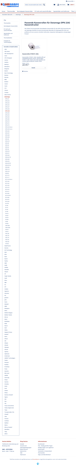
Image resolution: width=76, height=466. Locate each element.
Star (6, 401)
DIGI (6, 252)
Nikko (6, 330)
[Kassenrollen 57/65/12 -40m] (34, 46)
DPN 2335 (7, 131)
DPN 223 (7, 99)
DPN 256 (7, 149)
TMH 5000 (7, 225)
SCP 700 (7, 203)
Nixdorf (6, 334)
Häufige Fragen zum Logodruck (46, 447)
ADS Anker (7, 51)
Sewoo (6, 390)
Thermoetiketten (8, 38)
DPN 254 (7, 147)
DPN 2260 (7, 119)
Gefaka (6, 267)
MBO (6, 306)
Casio (6, 86)
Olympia (7, 347)
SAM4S (6, 375)
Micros (6, 317)
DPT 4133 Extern (8, 179)
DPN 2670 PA (8, 163)
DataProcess (8, 245)
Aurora (6, 60)
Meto (6, 310)
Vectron (6, 418)
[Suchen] (44, 4)
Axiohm (6, 62)
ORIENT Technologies (10, 358)
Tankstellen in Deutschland (45, 451)
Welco (6, 425)
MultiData (7, 321)
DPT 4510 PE (8, 195)
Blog (5, 20)
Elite (6, 254)
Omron (6, 349)
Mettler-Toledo (8, 315)
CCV (6, 88)
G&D (6, 263)
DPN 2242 (7, 111)
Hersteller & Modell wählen (11, 46)
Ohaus (6, 338)
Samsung (7, 377)
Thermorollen (7, 23)
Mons (6, 319)
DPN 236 (7, 139)
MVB (6, 323)
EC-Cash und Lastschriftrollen (8, 29)
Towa (6, 410)
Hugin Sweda (8, 276)
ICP (5, 287)
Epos (6, 256)
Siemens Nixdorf (9, 395)
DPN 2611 (7, 153)
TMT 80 (6, 229)
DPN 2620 (7, 155)
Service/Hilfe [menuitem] (70, 1)
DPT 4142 (7, 183)
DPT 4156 (7, 185)
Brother (6, 81)
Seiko (6, 386)
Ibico (6, 280)
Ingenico (7, 291)
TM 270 (6, 217)
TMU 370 (7, 235)
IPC (5, 295)
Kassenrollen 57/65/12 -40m (30, 54)
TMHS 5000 (7, 227)
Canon (6, 84)
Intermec (7, 293)
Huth (6, 278)
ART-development (9, 53)
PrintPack (7, 366)
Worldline (7, 429)
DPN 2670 (7, 161)
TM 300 (6, 219)
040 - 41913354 (7, 449)
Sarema (6, 382)
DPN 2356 (7, 137)
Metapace (7, 308)
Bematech (7, 66)
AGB (21, 453)
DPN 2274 (7, 125)
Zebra (6, 433)
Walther (6, 423)
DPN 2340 (7, 135)
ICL (5, 284)
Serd (6, 388)
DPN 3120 (7, 171)
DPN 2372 (7, 141)
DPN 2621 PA (8, 157)
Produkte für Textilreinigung (7, 41)
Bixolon (6, 75)
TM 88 (6, 221)
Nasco (6, 325)
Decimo (6, 248)
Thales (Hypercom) (9, 407)
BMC (6, 79)
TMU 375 (7, 237)
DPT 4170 (7, 187)
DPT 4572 (7, 199)
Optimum (7, 353)
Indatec (6, 289)
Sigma (6, 397)
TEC (5, 403)
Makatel (7, 304)
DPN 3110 (7, 169)
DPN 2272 (7, 123)
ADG (6, 49)
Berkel (6, 71)
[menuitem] (35, 4)
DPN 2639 (7, 159)
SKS (5, 399)
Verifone (7, 420)
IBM (5, 282)
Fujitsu (6, 261)
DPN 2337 (7, 133)
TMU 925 (7, 239)
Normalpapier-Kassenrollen (11, 26)
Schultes (7, 384)
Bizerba (6, 77)
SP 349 (6, 211)
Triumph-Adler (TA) (9, 412)
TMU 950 (7, 241)
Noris (6, 336)
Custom (6, 92)
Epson (6, 258)
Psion (6, 369)
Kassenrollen (41, 449)
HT (5, 274)
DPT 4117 (7, 177)
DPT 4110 (7, 175)
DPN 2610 (7, 151)
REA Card (7, 373)
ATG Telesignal (8, 58)
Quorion (7, 371)
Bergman (7, 68)
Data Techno (8, 94)
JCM (5, 299)
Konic (6, 302)
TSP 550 (7, 243)
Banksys (7, 64)
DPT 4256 (7, 193)
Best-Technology (9, 73)
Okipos (6, 343)
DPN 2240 (7, 109)
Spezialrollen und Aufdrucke (8, 34)
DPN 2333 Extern (8, 127)
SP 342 (6, 209)
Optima (6, 351)
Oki (5, 341)
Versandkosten (36, 459)
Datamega (7, 97)
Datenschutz (23, 451)
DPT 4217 (7, 191)
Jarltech (6, 297)
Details (33, 67)
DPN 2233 (7, 101)
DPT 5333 (7, 201)
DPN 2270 (7, 121)
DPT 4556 (7, 197)
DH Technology (8, 250)
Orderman (7, 356)
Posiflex (6, 364)
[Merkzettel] (54, 4)
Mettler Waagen (8, 312)
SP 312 (6, 207)
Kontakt (22, 444)
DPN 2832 (7, 167)
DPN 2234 (7, 103)
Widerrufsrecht (24, 449)
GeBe (6, 265)
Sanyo (6, 379)
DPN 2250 (7, 113)
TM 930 (6, 223)
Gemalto (7, 269)
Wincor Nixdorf (8, 427)
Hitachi (6, 271)
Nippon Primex (8, 332)
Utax (6, 416)
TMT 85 (6, 231)
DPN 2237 (7, 107)
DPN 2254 (7, 115)
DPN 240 (7, 143)
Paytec (6, 360)
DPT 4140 (7, 181)
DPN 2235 (7, 105)
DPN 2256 (7, 117)
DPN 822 (7, 173)
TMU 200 (7, 233)
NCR (6, 328)
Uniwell (6, 414)
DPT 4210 (7, 189)
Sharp (6, 392)
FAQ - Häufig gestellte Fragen (45, 445)
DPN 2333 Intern (8, 129)
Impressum (23, 454)
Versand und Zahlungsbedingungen (25, 446)
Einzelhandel (41, 444)
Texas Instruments (9, 405)
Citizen (6, 90)
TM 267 (6, 215)
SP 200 (6, 205)
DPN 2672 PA (8, 165)
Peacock (7, 362)
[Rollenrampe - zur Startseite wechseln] (10, 6)
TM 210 (6, 213)
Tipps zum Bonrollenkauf (44, 454)
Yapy (6, 431)
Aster (6, 55)
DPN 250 (7, 145)
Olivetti (6, 345)
